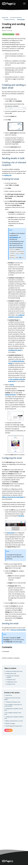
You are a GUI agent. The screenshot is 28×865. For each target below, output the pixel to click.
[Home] (9, 3)
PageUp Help (5, 17)
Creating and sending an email (12, 702)
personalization (13, 237)
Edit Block (21, 516)
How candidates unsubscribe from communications (13, 705)
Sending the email (10, 684)
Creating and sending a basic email (13, 671)
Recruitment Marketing (15, 17)
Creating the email (10, 679)
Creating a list (7, 175)
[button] (24, 3)
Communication (21, 19)
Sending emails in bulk (10, 673)
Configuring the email (11, 682)
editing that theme (10, 394)
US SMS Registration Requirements (13, 726)
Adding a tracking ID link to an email (14, 721)
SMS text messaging (10, 723)
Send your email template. (18, 630)
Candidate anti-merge (14, 350)
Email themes (8, 695)
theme (12, 384)
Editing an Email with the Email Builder (13, 497)
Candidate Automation (9, 19)
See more (8, 730)
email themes (10, 533)
